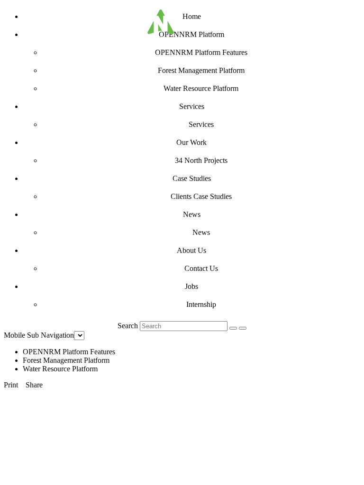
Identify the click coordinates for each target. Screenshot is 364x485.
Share (34, 385)
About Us (191, 250)
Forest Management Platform (201, 70)
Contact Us (201, 268)
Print (11, 385)
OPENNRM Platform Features (201, 52)
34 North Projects (201, 160)
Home (191, 16)
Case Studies (192, 178)
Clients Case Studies (201, 196)
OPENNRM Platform (191, 34)
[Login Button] (242, 328)
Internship (201, 304)
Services (191, 106)
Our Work (191, 142)
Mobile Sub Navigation (39, 335)
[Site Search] (233, 328)
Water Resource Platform (201, 88)
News (191, 214)
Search (128, 326)
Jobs (191, 286)
